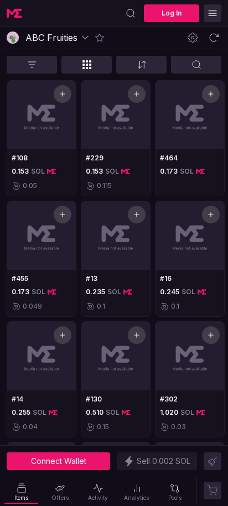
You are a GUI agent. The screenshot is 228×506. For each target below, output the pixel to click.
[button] (99, 37)
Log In (172, 13)
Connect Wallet (58, 461)
